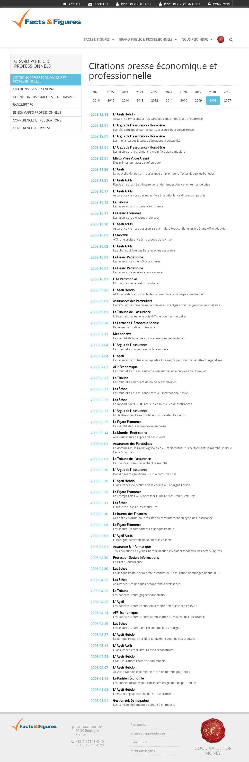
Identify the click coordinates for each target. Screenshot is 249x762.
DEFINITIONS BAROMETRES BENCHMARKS (43, 97)
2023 (139, 92)
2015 (110, 100)
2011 (169, 100)
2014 (125, 100)
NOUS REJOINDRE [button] (195, 39)
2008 (213, 100)
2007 (227, 100)
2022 (154, 92)
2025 (110, 92)
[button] (231, 39)
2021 (168, 92)
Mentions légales (143, 751)
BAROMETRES (23, 105)
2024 (125, 92)
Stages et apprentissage (148, 733)
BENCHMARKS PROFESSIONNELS (37, 112)
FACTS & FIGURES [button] (97, 39)
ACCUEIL (75, 4)
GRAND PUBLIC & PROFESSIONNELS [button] (145, 39)
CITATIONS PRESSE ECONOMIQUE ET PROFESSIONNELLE (39, 79)
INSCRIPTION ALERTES (136, 4)
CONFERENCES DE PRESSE (32, 128)
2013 (140, 100)
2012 (154, 100)
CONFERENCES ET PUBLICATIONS (37, 120)
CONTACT (101, 4)
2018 (212, 92)
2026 (95, 92)
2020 (183, 92)
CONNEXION (221, 4)
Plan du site (139, 742)
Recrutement (140, 724)
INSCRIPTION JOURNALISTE (182, 4)
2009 (198, 100)
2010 (183, 100)
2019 (198, 92)
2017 (227, 92)
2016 (96, 100)
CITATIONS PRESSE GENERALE (34, 89)
